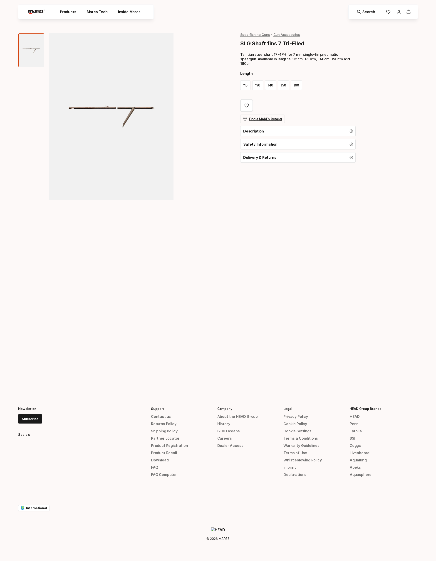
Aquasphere (361, 474)
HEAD (355, 416)
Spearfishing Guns (255, 35)
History (223, 423)
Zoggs (355, 445)
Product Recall (164, 453)
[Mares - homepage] (36, 12)
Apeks (355, 467)
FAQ (154, 467)
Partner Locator (165, 438)
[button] (297, 131)
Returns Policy (163, 423)
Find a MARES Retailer (265, 119)
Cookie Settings (297, 431)
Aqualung (358, 460)
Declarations (294, 474)
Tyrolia (356, 431)
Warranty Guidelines (301, 445)
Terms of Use (295, 453)
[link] (388, 12)
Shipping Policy (164, 431)
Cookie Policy (295, 423)
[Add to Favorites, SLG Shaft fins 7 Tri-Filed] (246, 105)
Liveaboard (359, 453)
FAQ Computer (164, 474)
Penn (354, 423)
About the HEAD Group (237, 416)
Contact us (161, 416)
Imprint (289, 467)
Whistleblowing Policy (302, 460)
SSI (352, 438)
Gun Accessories (286, 35)
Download (160, 460)
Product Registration (169, 445)
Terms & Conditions (300, 438)
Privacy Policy (295, 416)
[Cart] (408, 12)
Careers (224, 438)
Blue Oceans (228, 431)
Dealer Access (230, 445)
